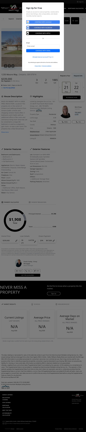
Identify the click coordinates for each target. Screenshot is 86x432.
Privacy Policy (38, 66)
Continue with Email (43, 51)
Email (28, 43)
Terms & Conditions (46, 66)
